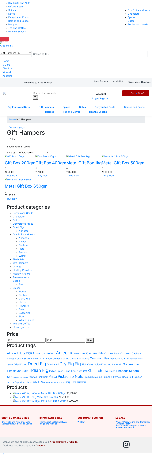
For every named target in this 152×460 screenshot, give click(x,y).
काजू (68, 382)
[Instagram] (126, 444)
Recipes (12, 24)
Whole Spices (26, 320)
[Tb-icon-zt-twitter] (145, 444)
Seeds (16, 280)
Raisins (23, 252)
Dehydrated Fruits (18, 17)
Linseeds (122, 371)
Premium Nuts (21, 277)
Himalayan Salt (17, 371)
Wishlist (81, 422)
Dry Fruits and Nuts (19, 2)
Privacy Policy (122, 422)
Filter (89, 340)
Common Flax (99, 358)
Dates (11, 13)
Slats (21, 316)
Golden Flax (131, 364)
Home (5, 60)
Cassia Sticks (23, 358)
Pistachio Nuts (70, 376)
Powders (24, 305)
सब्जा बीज (81, 382)
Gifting (17, 266)
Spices (12, 10)
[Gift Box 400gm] (45, 156)
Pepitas (32, 376)
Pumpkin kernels (112, 376)
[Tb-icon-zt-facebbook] (117, 444)
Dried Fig (37, 363)
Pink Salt (43, 376)
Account (7, 75)
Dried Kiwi (53, 364)
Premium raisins (93, 376)
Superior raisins (23, 382)
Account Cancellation (125, 427)
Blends (22, 291)
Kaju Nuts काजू (79, 370)
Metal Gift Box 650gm (26, 186)
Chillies (23, 295)
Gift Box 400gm (50, 162)
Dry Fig (66, 363)
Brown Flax (78, 353)
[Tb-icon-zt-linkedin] (136, 444)
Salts (21, 309)
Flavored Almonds (111, 364)
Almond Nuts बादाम (19, 353)
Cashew (23, 245)
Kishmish (95, 371)
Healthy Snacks (17, 31)
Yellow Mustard (59, 382)
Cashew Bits (95, 353)
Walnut (22, 255)
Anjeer (22, 241)
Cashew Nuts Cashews (117, 353)
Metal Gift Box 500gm (123, 162)
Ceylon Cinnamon (41, 358)
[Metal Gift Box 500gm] (115, 156)
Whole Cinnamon (43, 382)
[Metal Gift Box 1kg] (78, 156)
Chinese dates (61, 358)
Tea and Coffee (17, 27)
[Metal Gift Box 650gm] (18, 179)
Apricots (23, 230)
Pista (21, 248)
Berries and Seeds (18, 20)
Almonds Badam (44, 353)
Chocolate (133, 13)
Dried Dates (20, 364)
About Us (49, 422)
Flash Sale (18, 259)
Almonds (24, 237)
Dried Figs (18, 227)
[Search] (35, 97)
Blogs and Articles (48, 423)
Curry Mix (24, 298)
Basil (21, 284)
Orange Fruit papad (20, 377)
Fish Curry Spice (91, 364)
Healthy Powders (22, 270)
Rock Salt (127, 376)
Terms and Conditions (140, 422)
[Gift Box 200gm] (15, 156)
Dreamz (40, 445)
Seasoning (24, 312)
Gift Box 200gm (20, 162)
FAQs (65, 422)
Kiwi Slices (109, 370)
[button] (38, 82)
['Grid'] (8, 142)
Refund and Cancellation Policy (130, 425)
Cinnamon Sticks (79, 358)
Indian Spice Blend (59, 370)
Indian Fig (38, 370)
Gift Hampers (15, 6)
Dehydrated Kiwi (119, 358)
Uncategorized (21, 327)
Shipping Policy (122, 423)
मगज (73, 382)
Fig (78, 363)
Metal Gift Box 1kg (84, 162)
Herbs (22, 302)
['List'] (10, 142)
